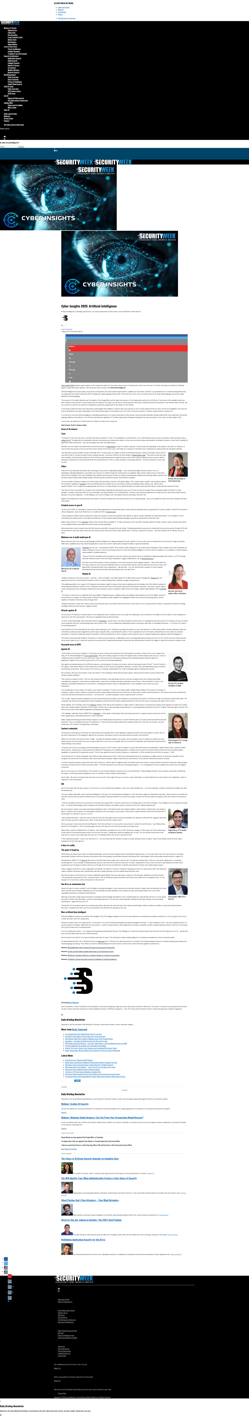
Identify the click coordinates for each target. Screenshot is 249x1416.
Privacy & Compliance (15, 82)
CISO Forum (11, 93)
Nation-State (12, 40)
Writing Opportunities (64, 1351)
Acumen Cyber (111, 512)
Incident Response (14, 51)
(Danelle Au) (150, 1173)
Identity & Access (14, 65)
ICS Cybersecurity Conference (66, 18)
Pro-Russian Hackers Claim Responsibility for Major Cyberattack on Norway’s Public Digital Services (95, 1076)
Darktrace (93, 705)
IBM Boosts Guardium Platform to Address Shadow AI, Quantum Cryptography (94, 955)
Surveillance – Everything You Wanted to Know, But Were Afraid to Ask (86, 1041)
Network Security (13, 72)
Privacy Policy (62, 1356)
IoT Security (12, 68)
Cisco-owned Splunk (91, 655)
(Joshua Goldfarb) (175, 1254)
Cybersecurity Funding (15, 105)
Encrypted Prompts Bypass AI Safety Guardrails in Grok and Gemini (85, 1036)
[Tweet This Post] (126, 338)
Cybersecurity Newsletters (66, 1322)
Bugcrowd (101, 941)
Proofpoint (102, 621)
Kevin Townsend (66, 329)
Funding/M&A (8, 103)
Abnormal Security (147, 558)
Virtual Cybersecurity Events (66, 1310)
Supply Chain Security (15, 84)
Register (64, 1112)
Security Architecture (11, 56)
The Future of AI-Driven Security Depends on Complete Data (83, 1072)
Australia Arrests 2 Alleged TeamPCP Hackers (79, 1060)
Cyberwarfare (12, 30)
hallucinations (111, 446)
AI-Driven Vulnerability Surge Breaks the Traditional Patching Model (85, 1046)
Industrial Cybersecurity (16, 98)
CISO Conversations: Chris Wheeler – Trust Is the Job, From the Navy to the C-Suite (90, 1067)
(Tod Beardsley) (163, 1215)
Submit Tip (57, 1368)
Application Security (14, 58)
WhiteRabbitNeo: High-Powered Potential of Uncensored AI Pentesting (91, 947)
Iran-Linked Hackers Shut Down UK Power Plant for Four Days (83, 1034)
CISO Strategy (8, 86)
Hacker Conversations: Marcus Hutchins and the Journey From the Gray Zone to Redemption (92, 1050)
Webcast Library (63, 1313)
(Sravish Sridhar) (172, 1234)
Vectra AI (84, 860)
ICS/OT (6, 96)
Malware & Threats (10, 28)
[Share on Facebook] (126, 335)
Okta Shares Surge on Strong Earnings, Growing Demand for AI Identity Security (89, 1065)
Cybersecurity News (64, 7)
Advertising (61, 1346)
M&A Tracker (12, 107)
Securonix (83, 484)
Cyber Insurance (13, 77)
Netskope (97, 713)
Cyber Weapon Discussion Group (67, 1331)
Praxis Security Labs (139, 455)
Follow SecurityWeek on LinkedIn (67, 1338)
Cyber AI (6, 110)
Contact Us (57, 1381)
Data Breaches (13, 35)
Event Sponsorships (63, 1349)
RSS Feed (60, 1333)
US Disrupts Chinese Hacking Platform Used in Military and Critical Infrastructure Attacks (92, 1074)
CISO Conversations (14, 91)
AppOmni (85, 522)
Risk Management (10, 75)
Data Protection (13, 79)
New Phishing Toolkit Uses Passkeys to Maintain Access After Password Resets (89, 1039)
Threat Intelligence (14, 49)
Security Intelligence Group (66, 1335)
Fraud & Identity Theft (15, 37)
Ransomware (12, 42)
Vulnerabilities (12, 44)
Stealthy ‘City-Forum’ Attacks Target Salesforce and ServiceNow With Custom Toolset (91, 1048)
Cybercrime (11, 32)
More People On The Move (69, 1149)
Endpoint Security (14, 63)
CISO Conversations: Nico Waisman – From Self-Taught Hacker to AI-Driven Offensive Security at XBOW (96, 1043)
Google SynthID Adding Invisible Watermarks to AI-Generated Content (91, 951)
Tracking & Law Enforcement (17, 54)
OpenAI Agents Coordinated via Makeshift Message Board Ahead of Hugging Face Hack (91, 1062)
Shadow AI (154, 578)
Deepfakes (85, 547)
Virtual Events (62, 12)
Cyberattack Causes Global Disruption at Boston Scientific (82, 1069)
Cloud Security (12, 61)
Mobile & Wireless (13, 70)
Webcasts (61, 10)
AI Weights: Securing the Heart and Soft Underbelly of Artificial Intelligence (92, 959)
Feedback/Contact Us (64, 1353)
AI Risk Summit (62, 1317)
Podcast (60, 14)
